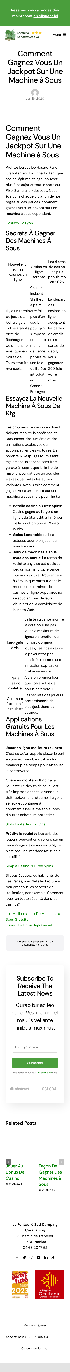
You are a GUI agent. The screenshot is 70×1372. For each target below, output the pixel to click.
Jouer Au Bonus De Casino (15, 1172)
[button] (8, 1162)
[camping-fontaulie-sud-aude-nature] (23, 30)
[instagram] (31, 1257)
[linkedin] (46, 1257)
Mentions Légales (35, 1325)
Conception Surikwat (35, 1348)
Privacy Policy (44, 1072)
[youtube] (38, 1257)
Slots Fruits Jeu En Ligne (25, 824)
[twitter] (24, 1257)
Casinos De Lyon (19, 223)
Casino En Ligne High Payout (29, 925)
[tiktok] (53, 1257)
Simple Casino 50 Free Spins (29, 866)
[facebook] (17, 1257)
